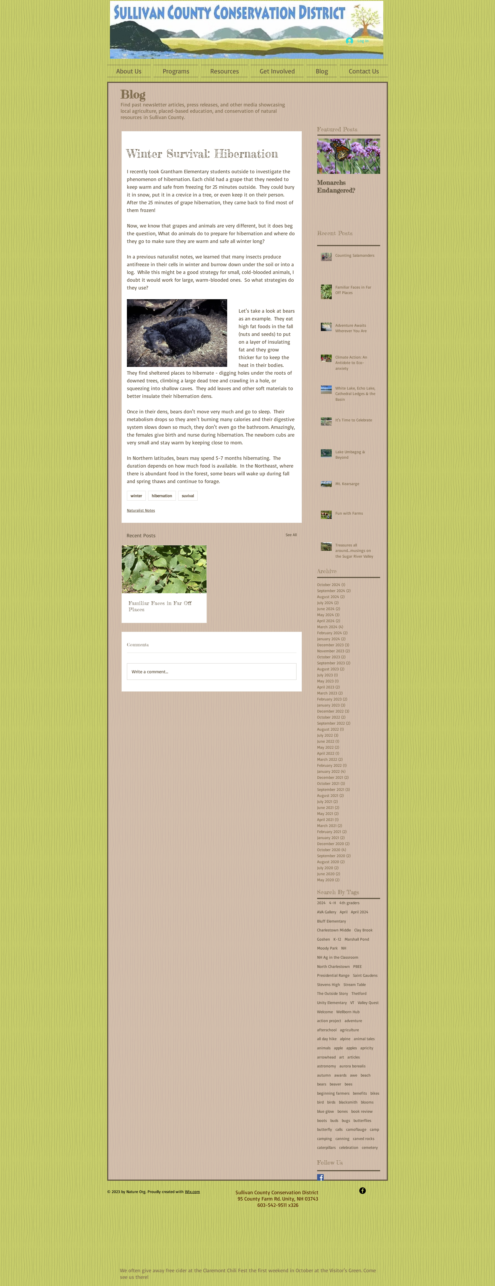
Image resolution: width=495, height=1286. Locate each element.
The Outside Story (332, 993)
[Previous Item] (326, 156)
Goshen (323, 939)
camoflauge (356, 1129)
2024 (321, 902)
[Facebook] (320, 1177)
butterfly (324, 1129)
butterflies (362, 1120)
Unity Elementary (332, 1002)
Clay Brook (363, 929)
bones (342, 1111)
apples (351, 1047)
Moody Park (327, 947)
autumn (324, 1075)
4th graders (349, 902)
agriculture (349, 1029)
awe (353, 1075)
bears (321, 1083)
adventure (353, 1020)
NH (343, 947)
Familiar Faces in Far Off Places (160, 606)
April (343, 911)
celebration (348, 1147)
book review (362, 1111)
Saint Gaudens (365, 975)
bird (320, 1102)
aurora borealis (352, 1065)
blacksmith (348, 1102)
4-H (332, 902)
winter (136, 495)
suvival (188, 495)
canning (342, 1138)
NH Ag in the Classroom (337, 957)
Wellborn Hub (348, 1011)
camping (324, 1138)
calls (339, 1129)
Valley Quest (368, 1002)
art (341, 1057)
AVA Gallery (326, 911)
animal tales (364, 1038)
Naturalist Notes (141, 510)
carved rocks (363, 1138)
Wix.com (192, 1191)
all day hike (327, 1038)
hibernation (162, 495)
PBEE (357, 966)
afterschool (327, 1029)
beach (366, 1075)
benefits (360, 1093)
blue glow (325, 1111)
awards (340, 1075)
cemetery (370, 1147)
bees (348, 1083)
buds (334, 1120)
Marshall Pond (357, 939)
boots (322, 1120)
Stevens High (328, 984)
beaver (335, 1083)
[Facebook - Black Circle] (362, 1190)
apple (338, 1047)
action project (329, 1020)
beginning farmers (333, 1093)
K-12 (337, 939)
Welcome (325, 1011)
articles (353, 1057)
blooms (367, 1102)
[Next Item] (371, 156)
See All (291, 534)
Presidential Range (333, 975)
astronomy (326, 1065)
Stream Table (354, 984)
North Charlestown (333, 966)
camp (374, 1129)
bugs (346, 1120)
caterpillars (326, 1147)
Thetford (358, 993)
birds (331, 1102)
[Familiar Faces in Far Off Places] (164, 569)
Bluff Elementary (331, 921)
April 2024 (359, 911)
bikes (374, 1093)
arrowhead (326, 1057)
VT (352, 1002)
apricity (366, 1047)
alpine (345, 1038)
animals (324, 1047)
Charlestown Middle (334, 929)
